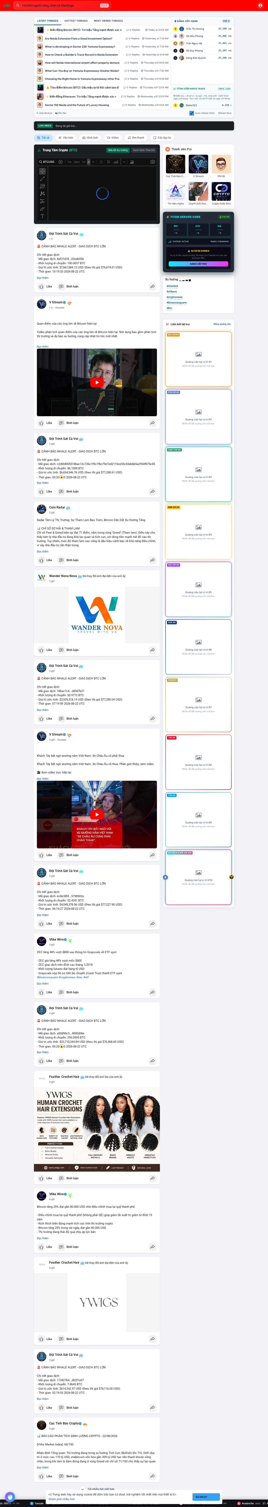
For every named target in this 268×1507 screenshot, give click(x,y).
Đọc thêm (42, 277)
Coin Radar (57, 507)
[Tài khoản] (260, 5)
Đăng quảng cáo (222, 324)
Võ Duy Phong (194, 50)
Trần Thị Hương (195, 28)
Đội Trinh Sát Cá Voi (63, 234)
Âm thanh (138, 137)
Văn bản (67, 137)
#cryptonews (67, 977)
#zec (79, 977)
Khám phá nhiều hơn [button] (62, 1499)
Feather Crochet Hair (64, 1077)
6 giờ (52, 1013)
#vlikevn (172, 291)
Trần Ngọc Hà (194, 43)
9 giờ (52, 1360)
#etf (86, 977)
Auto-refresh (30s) (205, 113)
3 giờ (52, 581)
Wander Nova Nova (63, 576)
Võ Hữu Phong (194, 36)
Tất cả (45, 137)
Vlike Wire (56, 939)
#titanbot (172, 286)
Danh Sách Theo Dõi (144, 150)
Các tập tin (164, 137)
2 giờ (52, 444)
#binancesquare (47, 977)
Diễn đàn (62, 113)
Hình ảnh (92, 137)
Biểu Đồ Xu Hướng (118, 150)
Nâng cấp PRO (198, 264)
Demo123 (191, 105)
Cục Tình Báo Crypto (64, 1423)
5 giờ (52, 876)
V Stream (56, 302)
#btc (169, 308)
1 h (51, 239)
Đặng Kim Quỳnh (196, 57)
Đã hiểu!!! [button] (201, 1496)
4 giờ (52, 671)
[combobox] (62, 5)
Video (115, 137)
